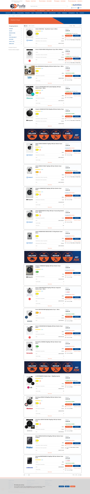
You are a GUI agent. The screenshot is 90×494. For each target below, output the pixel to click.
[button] (68, 37)
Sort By (71, 25)
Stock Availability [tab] (13, 37)
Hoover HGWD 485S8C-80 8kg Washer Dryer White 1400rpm (49, 49)
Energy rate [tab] (11, 43)
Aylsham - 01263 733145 (31, 1)
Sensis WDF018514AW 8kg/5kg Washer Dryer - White (47, 309)
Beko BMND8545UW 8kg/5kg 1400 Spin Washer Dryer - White (49, 66)
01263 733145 (72, 148)
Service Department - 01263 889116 (75, 1)
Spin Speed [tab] (11, 39)
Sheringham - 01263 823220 (60, 1)
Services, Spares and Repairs (30, 10)
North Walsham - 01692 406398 (46, 1)
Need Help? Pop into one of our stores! (72, 10)
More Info (77, 35)
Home (9, 15)
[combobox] (49, 6)
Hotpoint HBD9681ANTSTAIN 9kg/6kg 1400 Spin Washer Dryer (49, 109)
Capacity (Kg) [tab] (11, 41)
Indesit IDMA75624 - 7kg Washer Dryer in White (46, 29)
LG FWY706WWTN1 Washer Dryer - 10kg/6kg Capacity (47, 376)
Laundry (13, 15)
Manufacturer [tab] (12, 32)
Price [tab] (10, 35)
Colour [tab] (10, 30)
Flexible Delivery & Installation (17, 10)
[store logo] (18, 6)
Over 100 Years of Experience (58, 10)
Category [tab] (11, 28)
